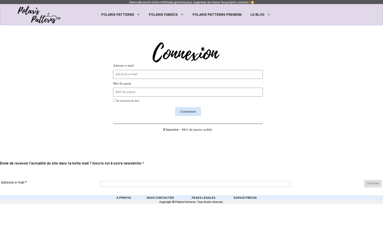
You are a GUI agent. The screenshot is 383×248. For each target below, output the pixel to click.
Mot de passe (122, 83)
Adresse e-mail (123, 65)
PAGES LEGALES (203, 197)
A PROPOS (124, 197)
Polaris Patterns (117, 15)
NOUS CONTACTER (160, 197)
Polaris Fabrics (163, 15)
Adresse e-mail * (14, 182)
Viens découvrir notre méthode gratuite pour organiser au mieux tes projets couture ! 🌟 (191, 2)
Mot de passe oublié (197, 130)
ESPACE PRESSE (245, 197)
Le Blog (257, 15)
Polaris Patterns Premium (217, 15)
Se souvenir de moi (127, 100)
